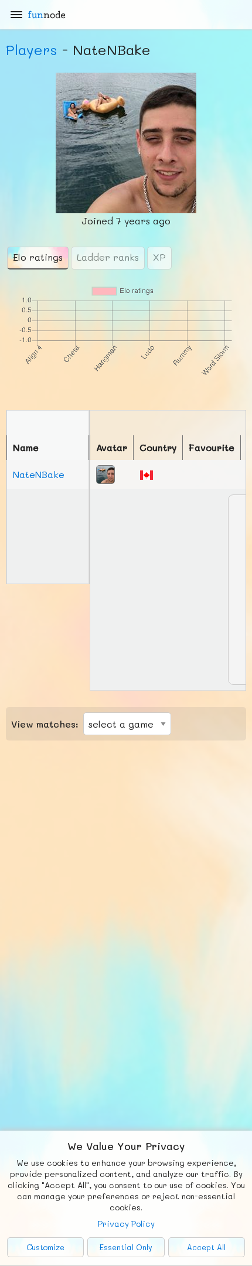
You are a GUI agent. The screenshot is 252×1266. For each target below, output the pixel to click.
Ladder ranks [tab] (108, 257)
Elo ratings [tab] (38, 257)
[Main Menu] (16, 14)
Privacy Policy (126, 1224)
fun (47, 15)
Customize (45, 1247)
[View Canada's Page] (146, 474)
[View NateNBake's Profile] (105, 473)
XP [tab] (159, 257)
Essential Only (126, 1247)
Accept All (206, 1247)
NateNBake (38, 474)
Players (31, 49)
